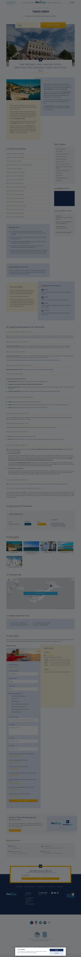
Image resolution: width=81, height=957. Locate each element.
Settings (56, 953)
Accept (56, 950)
